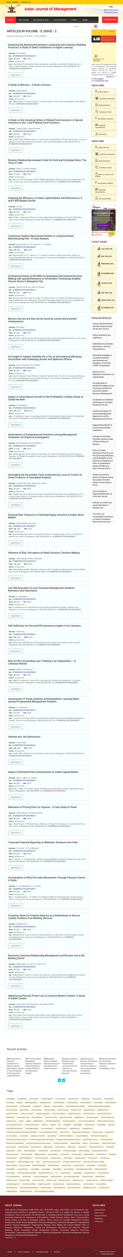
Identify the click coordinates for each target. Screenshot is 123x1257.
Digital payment (38, 1121)
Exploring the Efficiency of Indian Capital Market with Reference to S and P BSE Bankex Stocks (45, 199)
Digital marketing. (40, 1154)
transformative (53, 1154)
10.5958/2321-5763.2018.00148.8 (24, 171)
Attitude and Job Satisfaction (24, 736)
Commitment (37, 1106)
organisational (48, 1147)
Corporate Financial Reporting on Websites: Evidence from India (43, 842)
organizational (51, 1136)
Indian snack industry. (109, 1143)
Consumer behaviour (107, 1117)
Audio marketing (56, 1176)
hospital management (13, 1184)
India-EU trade (64, 1132)
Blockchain (112, 1154)
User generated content (99, 1150)
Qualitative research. (89, 1187)
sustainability (10, 1099)
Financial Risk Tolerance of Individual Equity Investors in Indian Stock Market (46, 516)
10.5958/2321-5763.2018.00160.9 (24, 672)
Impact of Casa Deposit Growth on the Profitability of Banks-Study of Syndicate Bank (45, 398)
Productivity (110, 1147)
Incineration (10, 1102)
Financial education (66, 1117)
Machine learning (89, 1113)
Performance (82, 1147)
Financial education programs (29, 1187)
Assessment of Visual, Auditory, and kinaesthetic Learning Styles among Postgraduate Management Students (43, 700)
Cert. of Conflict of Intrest (104, 175)
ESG (59, 1124)
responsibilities (101, 1184)
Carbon (21, 1121)
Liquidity (53, 1124)
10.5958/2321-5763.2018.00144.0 (24, 967)
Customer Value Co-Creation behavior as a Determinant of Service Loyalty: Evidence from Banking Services (44, 917)
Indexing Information (100, 126)
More (74, 20)
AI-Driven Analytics (106, 1139)
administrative (24, 1110)
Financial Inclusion (51, 1117)
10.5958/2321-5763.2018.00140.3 (24, 816)
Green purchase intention (86, 1121)
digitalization (10, 1117)
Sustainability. (78, 1124)
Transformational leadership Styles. (99, 1106)
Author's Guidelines (106, 99)
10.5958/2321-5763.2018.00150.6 (24, 247)
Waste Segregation (31, 1102)
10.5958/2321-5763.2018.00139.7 (24, 780)
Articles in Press (104, 199)
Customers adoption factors (72, 1162)
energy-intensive (61, 1128)
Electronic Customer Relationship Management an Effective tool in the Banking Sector (46, 957)
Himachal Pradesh (59, 1187)
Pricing (85, 1143)
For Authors (59, 20)
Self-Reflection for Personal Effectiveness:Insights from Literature (44, 625)
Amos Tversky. (66, 1165)
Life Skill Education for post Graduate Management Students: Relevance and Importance (41, 589)
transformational (59, 1102)
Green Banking (69, 1169)
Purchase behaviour (69, 1121)
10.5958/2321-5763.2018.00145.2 (24, 1007)
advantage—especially (38, 1136)
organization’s (109, 1132)
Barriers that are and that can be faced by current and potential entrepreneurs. (42, 320)
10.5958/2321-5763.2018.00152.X (24, 330)
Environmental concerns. (14, 1124)
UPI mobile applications (53, 1121)
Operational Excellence (90, 1139)
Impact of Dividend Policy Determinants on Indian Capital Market (43, 772)
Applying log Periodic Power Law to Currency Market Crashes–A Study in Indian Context (46, 997)
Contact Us (26, 2)
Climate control (11, 1121)
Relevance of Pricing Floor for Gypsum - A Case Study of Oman (42, 807)
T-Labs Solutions (107, 1254)
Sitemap (57, 1252)
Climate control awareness (105, 1121)
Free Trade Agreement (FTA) (48, 1132)
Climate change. (98, 1132)
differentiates (10, 1162)
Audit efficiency (101, 1154)
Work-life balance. (30, 1150)
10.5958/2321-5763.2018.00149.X (24, 209)
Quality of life (10, 1150)
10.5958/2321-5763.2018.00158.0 (24, 599)
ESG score (111, 1124)
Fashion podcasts (103, 1173)
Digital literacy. (79, 1117)
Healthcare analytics (26, 1113)
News (85, 20)
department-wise (89, 1110)
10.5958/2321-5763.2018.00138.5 (24, 486)
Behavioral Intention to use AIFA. (94, 1162)
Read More (15, 75)
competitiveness (74, 1128)
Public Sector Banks (101, 1169)
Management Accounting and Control (68, 1139)
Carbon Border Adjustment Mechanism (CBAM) (21, 1132)
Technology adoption (31, 1128)
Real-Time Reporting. (41, 1158)
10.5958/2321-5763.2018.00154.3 (24, 408)
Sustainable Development (14, 1128)
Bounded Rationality (39, 1165)
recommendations (47, 1099)
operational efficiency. (74, 1184)
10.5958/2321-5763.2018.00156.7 (24, 526)
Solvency (45, 1124)
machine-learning (62, 1110)
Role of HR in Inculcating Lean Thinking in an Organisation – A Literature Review (42, 662)
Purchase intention (12, 1154)
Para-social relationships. (72, 1176)
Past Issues (23, 20)
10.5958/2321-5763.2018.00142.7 (24, 889)
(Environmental (90, 1124)
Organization (72, 1147)
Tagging (28, 1121)
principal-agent (76, 1154)
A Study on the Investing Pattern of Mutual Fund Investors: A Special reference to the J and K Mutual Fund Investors (45, 121)
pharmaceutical (11, 1147)
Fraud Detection (11, 1158)
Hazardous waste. (45, 1102)
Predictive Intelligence (66, 1136)
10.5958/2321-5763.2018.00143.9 (24, 927)
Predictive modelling (58, 1113)
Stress (19, 1150)
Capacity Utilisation (82, 1136)
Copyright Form (105, 112)
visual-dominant (65, 1173)
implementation (89, 1154)
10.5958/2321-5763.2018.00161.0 (24, 710)
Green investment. (47, 1128)
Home (10, 20)
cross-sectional (60, 1099)
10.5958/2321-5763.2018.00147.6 (24, 131)
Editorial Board (41, 20)
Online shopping (84, 1150)
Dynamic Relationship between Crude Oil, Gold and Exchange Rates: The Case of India (47, 161)
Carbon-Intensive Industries (81, 1132)
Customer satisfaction (61, 1143)
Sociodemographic (92, 1117)
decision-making (11, 1110)
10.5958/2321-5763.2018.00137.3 (24, 56)
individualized (68, 1158)
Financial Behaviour (74, 1187)
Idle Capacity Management (99, 1136)
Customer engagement (41, 1176)
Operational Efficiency (46, 1173)
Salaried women (46, 1187)
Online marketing (26, 1154)
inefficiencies (85, 1099)
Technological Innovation (84, 1169)
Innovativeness (93, 1158)
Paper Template (104, 105)
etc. (56, 1173)
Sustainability (10, 1173)
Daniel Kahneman (53, 1165)
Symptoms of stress (26, 1191)
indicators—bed (76, 1110)
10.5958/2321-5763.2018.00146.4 (24, 93)
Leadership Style (58, 1106)
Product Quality (75, 1143)
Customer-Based (89, 1173)
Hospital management (43, 1113)
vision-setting (98, 1102)
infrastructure (97, 1099)
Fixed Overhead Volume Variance (17, 1139)
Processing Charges (105, 119)
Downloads (99, 1218)
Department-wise (102, 1110)
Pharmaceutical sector (96, 1147)
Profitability (67, 1124)
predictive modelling (28, 1184)
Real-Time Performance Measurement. (39, 1143)
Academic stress (104, 1187)
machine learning (58, 1184)
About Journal (12, 2)
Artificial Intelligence (26, 1158)
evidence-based (36, 1110)
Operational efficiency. (104, 1113)
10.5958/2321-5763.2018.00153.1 (24, 368)
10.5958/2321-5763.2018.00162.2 (24, 745)
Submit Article (110, 19)
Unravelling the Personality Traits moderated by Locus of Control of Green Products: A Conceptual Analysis (45, 476)
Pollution (19, 1102)
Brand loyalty (26, 1176)
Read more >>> (111, 77)
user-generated (55, 1150)
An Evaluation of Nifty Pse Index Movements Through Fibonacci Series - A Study (47, 879)
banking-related (56, 1158)
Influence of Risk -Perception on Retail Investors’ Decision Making (44, 552)
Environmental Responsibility (26, 1173)
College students (11, 1191)
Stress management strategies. (44, 1191)
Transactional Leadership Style (75, 1106)
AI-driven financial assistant (52, 1162)
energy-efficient (79, 1165)
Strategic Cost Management (15, 1143)
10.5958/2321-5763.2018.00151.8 (24, 290)
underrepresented (23, 1117)
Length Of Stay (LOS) (74, 1113)
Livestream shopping (69, 1150)
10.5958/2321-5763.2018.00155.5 (24, 446)
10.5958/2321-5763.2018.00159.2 (24, 634)
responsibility (57, 1169)
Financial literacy (37, 1117)
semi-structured (73, 1099)
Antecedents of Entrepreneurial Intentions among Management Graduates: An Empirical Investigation (42, 436)
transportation (22, 1099)
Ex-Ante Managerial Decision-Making (42, 1139)
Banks (38, 1162)
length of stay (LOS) (44, 1184)
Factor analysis (94, 1143)
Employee (47, 1106)
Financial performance (32, 1124)
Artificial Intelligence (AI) (26, 1162)
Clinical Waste (108, 1099)
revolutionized (43, 1150)
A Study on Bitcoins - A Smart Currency (29, 84)
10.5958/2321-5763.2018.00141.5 (24, 851)
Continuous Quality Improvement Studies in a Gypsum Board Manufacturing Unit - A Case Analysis (41, 237)
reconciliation (64, 1154)
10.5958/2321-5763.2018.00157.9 (24, 561)
